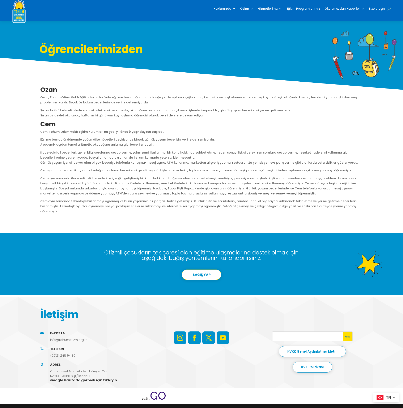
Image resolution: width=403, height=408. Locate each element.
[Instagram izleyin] (180, 337)
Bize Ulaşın (377, 9)
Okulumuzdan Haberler (342, 9)
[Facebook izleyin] (194, 337)
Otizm (244, 9)
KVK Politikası (312, 367)
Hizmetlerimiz (268, 9)
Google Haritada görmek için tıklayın (83, 380)
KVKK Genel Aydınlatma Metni (312, 351)
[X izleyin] (208, 337)
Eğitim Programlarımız (303, 9)
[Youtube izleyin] (223, 337)
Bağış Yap (201, 274)
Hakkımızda (222, 9)
